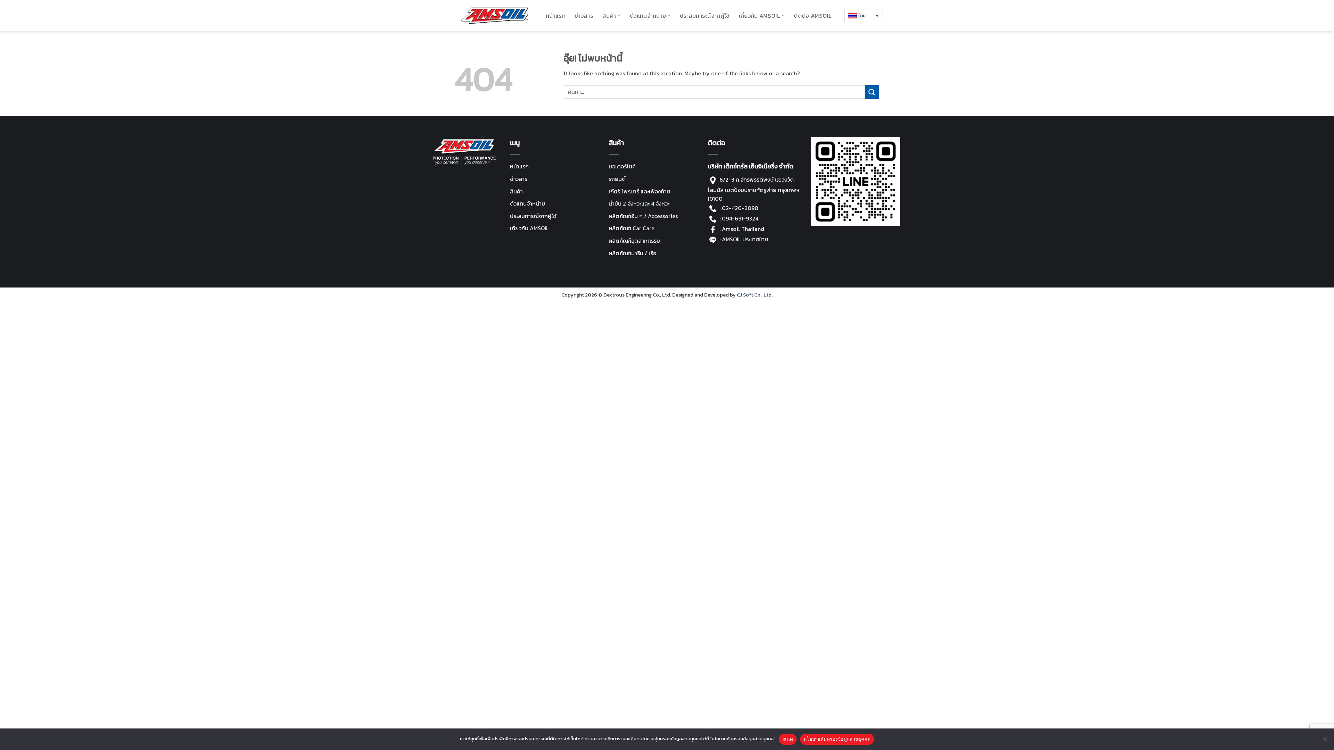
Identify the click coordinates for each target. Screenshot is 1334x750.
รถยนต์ (617, 179)
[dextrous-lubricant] (494, 15)
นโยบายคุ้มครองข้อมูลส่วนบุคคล (837, 739)
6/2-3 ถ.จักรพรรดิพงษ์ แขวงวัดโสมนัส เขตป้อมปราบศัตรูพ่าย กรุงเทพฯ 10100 (753, 189)
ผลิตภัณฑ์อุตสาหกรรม (634, 240)
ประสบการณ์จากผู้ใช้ (705, 15)
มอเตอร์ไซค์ (622, 166)
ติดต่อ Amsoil (813, 15)
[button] (863, 16)
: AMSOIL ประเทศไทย (743, 239)
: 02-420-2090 (739, 208)
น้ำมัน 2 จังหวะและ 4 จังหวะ (639, 203)
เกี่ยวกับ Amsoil (759, 15)
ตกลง (787, 739)
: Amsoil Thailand (742, 229)
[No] (1324, 741)
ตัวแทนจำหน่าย (648, 15)
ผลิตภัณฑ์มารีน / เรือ (632, 253)
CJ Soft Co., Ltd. (755, 295)
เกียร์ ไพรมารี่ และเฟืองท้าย (639, 191)
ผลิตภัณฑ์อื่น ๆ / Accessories (643, 216)
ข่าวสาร (584, 15)
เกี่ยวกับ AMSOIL (529, 228)
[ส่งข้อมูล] (872, 92)
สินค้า (609, 15)
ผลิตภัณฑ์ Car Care (631, 228)
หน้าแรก (556, 15)
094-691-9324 (740, 218)
